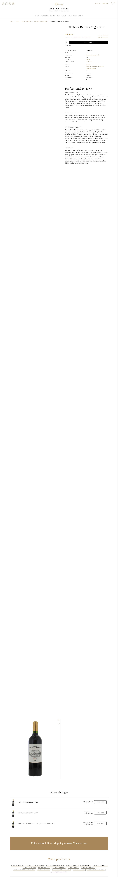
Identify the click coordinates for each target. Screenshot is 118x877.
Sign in (97, 3)
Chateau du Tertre (29, 867)
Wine (37, 15)
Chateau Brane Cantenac (55, 865)
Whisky (52, 15)
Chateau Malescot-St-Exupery (24, 870)
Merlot (101, 66)
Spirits (64, 15)
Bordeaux (89, 61)
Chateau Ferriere (44, 867)
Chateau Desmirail (100, 865)
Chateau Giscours (59, 867)
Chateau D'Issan (72, 865)
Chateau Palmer (79, 870)
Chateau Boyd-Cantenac (35, 865)
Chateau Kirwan (73, 867)
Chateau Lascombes (88, 867)
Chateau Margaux (43, 870)
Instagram (13, 3)
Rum (58, 15)
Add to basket (89, 42)
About (80, 15)
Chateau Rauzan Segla (93, 55)
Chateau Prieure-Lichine (96, 870)
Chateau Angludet (17, 865)
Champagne (45, 15)
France (88, 59)
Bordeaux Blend (91, 68)
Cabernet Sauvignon (92, 66)
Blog (75, 15)
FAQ (6, 3)
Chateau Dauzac (85, 865)
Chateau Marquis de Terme (61, 870)
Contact (3, 3)
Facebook (10, 3)
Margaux (88, 64)
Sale (70, 15)
